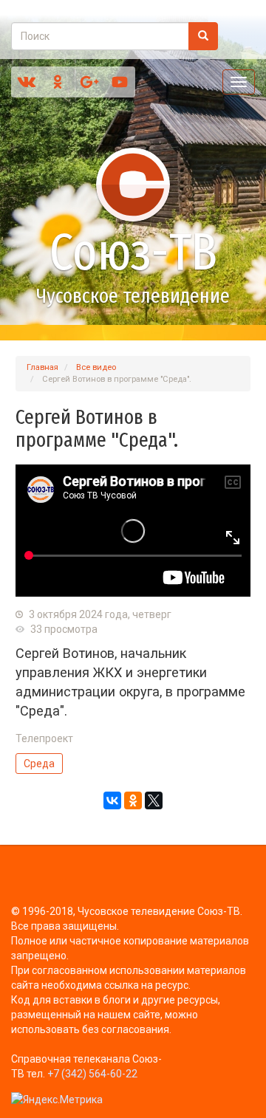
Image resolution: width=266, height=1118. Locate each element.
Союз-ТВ (133, 253)
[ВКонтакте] (112, 800)
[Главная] (133, 185)
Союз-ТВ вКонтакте (26, 82)
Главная (42, 367)
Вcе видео (96, 367)
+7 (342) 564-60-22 (92, 1074)
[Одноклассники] (133, 800)
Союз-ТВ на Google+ (88, 82)
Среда (39, 763)
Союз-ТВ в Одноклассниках (57, 82)
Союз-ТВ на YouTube (120, 82)
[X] (154, 800)
